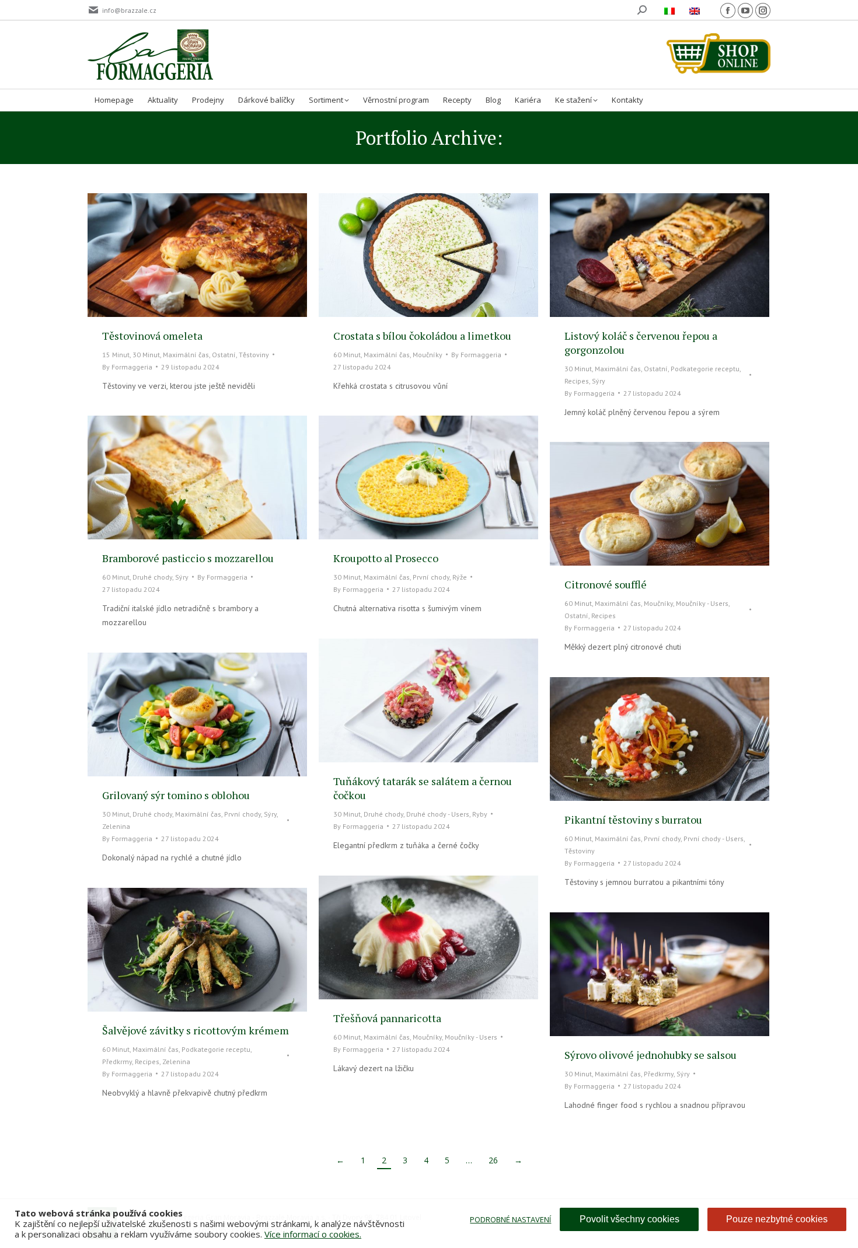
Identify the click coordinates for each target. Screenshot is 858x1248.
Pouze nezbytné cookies (777, 1219)
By (127, 366)
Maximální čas (186, 354)
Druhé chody (152, 577)
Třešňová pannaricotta (387, 1018)
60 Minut (347, 354)
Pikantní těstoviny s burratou (633, 820)
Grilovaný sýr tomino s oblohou (176, 795)
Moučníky (427, 354)
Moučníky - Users (702, 603)
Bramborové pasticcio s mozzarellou (188, 558)
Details (213, 255)
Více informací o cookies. (312, 1234)
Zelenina (116, 826)
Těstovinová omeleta (152, 336)
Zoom (181, 255)
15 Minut (116, 354)
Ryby (479, 814)
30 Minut (146, 354)
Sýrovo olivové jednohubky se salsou (650, 1055)
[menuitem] (670, 10)
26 (493, 1160)
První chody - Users (713, 838)
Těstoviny (254, 354)
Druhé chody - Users (437, 814)
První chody (431, 577)
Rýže (459, 577)
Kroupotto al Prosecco (385, 558)
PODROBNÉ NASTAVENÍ (510, 1219)
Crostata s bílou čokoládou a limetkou (422, 336)
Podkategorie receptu (705, 368)
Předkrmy (117, 1061)
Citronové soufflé (605, 584)
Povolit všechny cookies (629, 1219)
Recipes (576, 381)
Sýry (598, 381)
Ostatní (224, 354)
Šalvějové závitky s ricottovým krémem (195, 1030)
